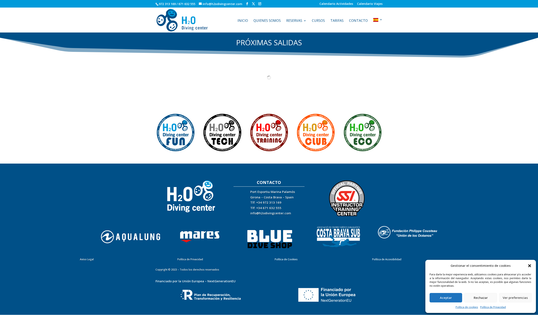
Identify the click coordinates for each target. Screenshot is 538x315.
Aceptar (446, 297)
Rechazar (481, 297)
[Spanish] (377, 25)
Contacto (358, 21)
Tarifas (337, 21)
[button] (529, 266)
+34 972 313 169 (268, 202)
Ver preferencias (515, 297)
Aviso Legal (87, 259)
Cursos (318, 21)
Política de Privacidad (493, 307)
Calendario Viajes (369, 4)
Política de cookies (467, 307)
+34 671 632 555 (268, 208)
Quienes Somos (267, 21)
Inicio (242, 21)
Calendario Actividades (336, 4)
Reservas (294, 21)
